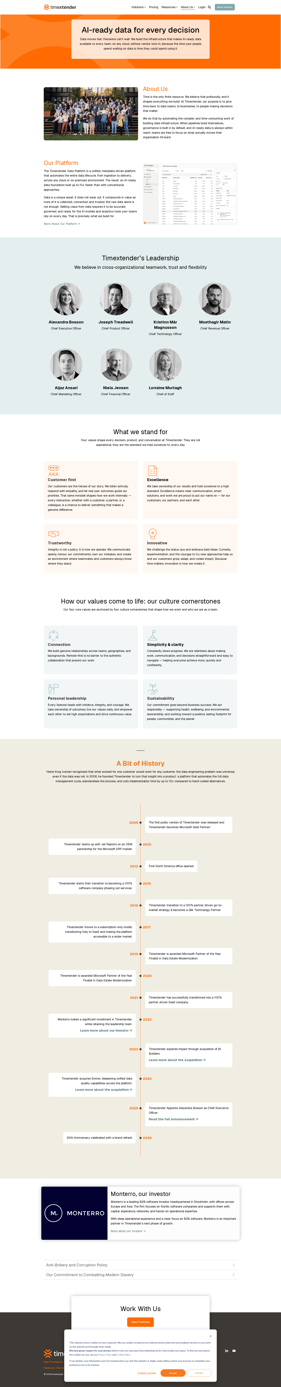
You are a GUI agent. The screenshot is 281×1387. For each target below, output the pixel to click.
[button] (227, 1351)
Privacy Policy (105, 1354)
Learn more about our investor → (106, 1030)
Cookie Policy (123, 1354)
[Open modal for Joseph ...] (115, 299)
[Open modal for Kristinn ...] (165, 299)
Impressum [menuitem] (49, 1367)
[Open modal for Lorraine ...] (165, 364)
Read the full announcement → (173, 1119)
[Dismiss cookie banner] (210, 1337)
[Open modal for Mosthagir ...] (215, 299)
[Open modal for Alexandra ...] (66, 299)
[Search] (209, 7)
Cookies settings (147, 1373)
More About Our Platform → (62, 224)
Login (202, 7)
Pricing (153, 7)
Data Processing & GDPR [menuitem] (57, 1361)
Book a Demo (224, 7)
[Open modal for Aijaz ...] (66, 364)
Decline (199, 1373)
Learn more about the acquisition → (177, 1060)
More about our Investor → (128, 1231)
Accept (173, 1373)
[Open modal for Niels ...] (115, 364)
